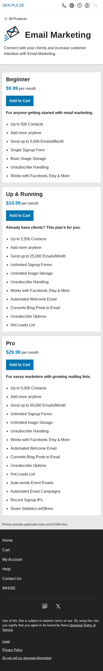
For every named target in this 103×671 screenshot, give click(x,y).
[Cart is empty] (95, 5)
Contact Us (11, 579)
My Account (12, 559)
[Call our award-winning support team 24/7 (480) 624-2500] (79, 5)
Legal (6, 641)
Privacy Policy (12, 650)
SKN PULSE (13, 5)
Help (6, 569)
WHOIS (8, 588)
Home (7, 540)
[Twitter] (58, 608)
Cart (6, 550)
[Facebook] (45, 608)
